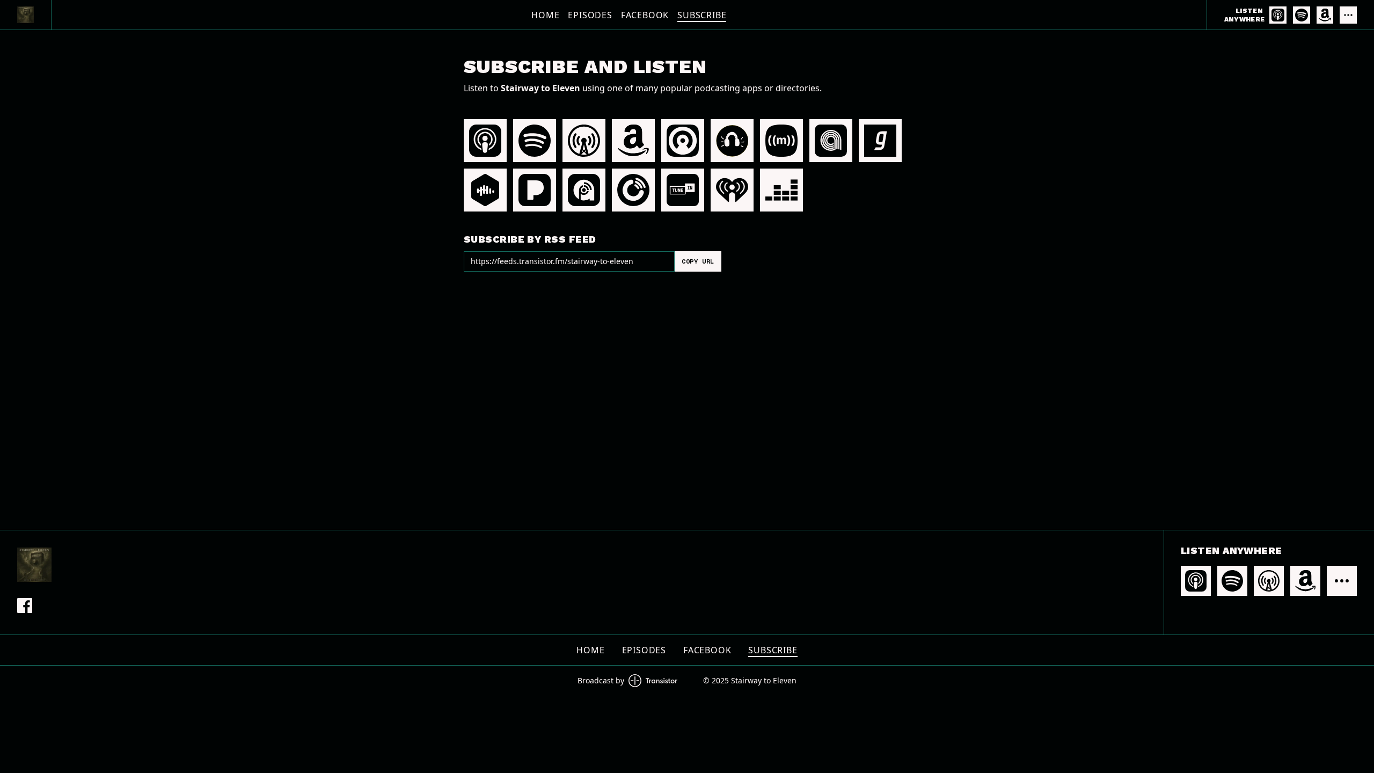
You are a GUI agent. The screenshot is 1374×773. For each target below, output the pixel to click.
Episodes (590, 15)
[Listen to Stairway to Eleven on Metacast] (781, 140)
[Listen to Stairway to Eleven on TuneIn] (682, 190)
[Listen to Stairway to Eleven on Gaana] (880, 140)
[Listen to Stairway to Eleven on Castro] (682, 140)
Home (545, 15)
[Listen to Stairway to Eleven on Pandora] (534, 190)
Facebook (645, 15)
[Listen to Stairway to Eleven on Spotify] (1301, 15)
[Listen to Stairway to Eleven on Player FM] (633, 190)
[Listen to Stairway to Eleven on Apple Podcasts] (1278, 15)
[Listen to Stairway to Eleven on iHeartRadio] (732, 190)
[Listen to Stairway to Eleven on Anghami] (830, 140)
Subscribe (701, 15)
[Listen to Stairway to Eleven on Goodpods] (732, 140)
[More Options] (1348, 15)
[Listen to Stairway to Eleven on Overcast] (583, 140)
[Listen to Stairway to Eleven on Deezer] (781, 190)
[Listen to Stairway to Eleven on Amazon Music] (1325, 15)
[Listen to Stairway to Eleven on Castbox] (485, 190)
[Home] (25, 15)
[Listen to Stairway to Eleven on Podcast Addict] (583, 190)
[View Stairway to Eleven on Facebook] (24, 605)
